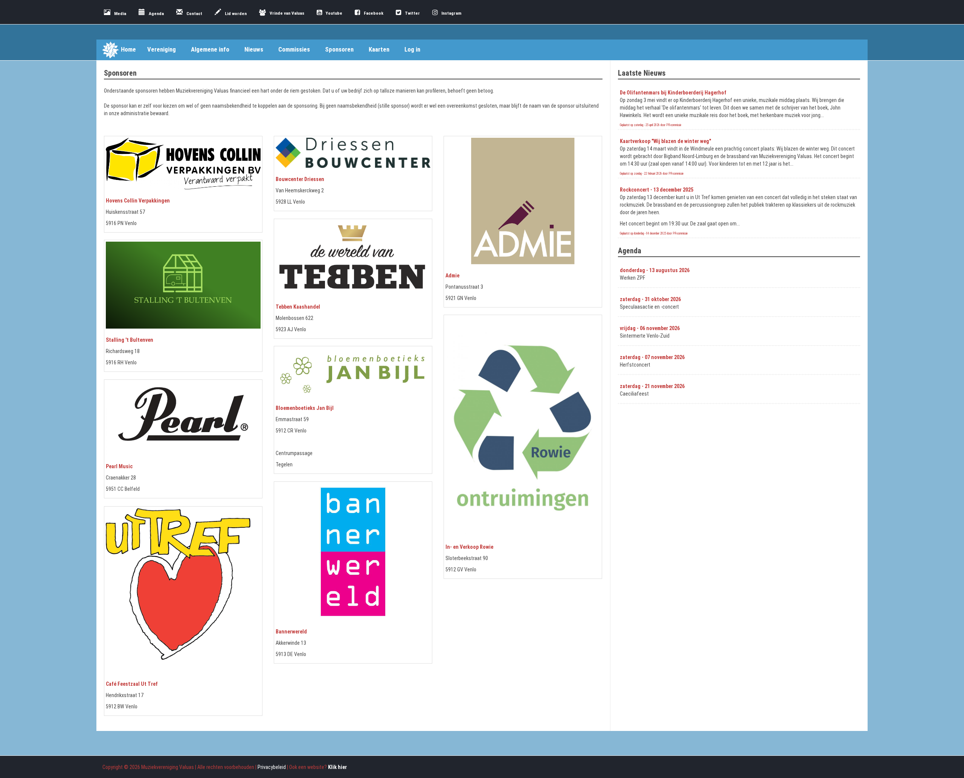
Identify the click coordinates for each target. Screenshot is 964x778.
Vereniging (161, 49)
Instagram (451, 13)
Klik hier (337, 767)
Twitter (412, 13)
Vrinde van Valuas (287, 13)
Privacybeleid (272, 767)
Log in (412, 49)
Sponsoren (339, 49)
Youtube (334, 13)
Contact (194, 13)
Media (120, 13)
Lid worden (236, 13)
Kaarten (379, 49)
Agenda (156, 13)
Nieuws (253, 49)
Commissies (294, 49)
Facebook (373, 13)
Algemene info (210, 49)
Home (128, 49)
